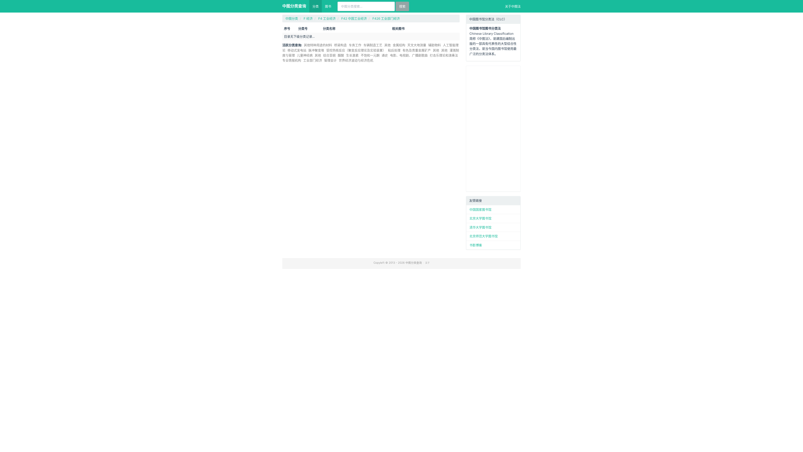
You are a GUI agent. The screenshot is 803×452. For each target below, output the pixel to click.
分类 (315, 6)
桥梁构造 (340, 45)
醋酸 (341, 55)
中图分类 (291, 19)
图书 (328, 6)
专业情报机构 (291, 60)
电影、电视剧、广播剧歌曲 (409, 55)
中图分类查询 (294, 6)
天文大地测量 (416, 45)
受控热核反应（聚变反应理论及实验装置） (356, 50)
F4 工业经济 (327, 19)
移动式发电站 (297, 50)
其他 (387, 45)
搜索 (402, 6)
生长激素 (352, 55)
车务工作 (355, 45)
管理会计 (330, 60)
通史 (385, 55)
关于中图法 (513, 6)
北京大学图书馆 (480, 218)
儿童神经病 (305, 55)
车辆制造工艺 (372, 45)
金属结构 (399, 45)
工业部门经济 (312, 60)
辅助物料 (434, 45)
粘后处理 (394, 50)
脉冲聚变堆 (316, 50)
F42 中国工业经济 (354, 19)
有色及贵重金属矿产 (417, 50)
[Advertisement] (493, 128)
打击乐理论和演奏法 (444, 55)
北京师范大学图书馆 (483, 236)
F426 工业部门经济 (386, 19)
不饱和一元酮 (370, 55)
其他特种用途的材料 (318, 45)
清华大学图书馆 (480, 227)
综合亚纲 (329, 55)
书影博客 (475, 245)
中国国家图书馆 (480, 210)
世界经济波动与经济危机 (356, 60)
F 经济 (308, 19)
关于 (427, 262)
